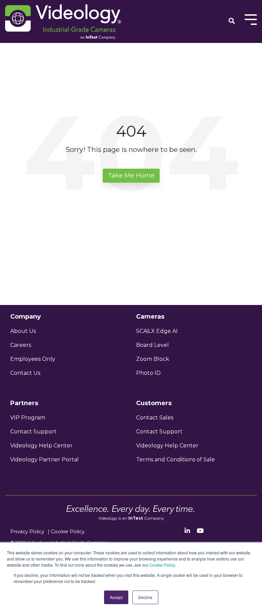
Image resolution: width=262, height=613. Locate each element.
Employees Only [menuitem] (32, 359)
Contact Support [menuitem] (33, 431)
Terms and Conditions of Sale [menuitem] (175, 459)
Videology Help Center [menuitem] (41, 445)
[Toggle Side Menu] (251, 19)
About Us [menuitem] (23, 331)
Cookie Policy (162, 565)
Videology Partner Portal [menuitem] (44, 459)
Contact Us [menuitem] (25, 373)
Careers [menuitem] (20, 345)
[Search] (232, 21)
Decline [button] (145, 597)
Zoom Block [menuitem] (152, 359)
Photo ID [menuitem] (148, 373)
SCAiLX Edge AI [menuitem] (157, 331)
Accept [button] (116, 597)
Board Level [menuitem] (152, 345)
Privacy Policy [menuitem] (27, 531)
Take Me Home (131, 175)
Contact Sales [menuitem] (154, 417)
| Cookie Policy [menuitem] (66, 531)
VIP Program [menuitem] (28, 417)
